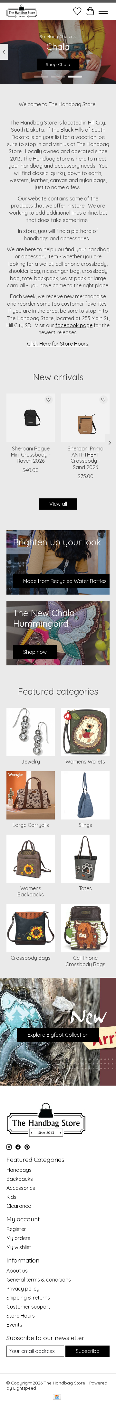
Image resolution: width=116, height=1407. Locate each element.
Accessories (20, 1188)
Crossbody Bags (31, 958)
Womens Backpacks (30, 891)
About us (17, 1270)
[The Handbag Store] (21, 11)
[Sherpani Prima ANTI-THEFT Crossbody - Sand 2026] (85, 417)
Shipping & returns (28, 1297)
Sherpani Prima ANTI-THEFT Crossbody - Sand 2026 (85, 457)
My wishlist (18, 1247)
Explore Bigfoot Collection (58, 1035)
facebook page (73, 325)
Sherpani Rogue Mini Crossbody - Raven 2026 (31, 454)
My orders (18, 1238)
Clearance (18, 1206)
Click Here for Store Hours (57, 343)
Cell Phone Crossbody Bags (85, 961)
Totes (85, 888)
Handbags (19, 1170)
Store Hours (20, 1315)
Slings (85, 825)
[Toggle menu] (103, 11)
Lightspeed (24, 1388)
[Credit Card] (57, 1397)
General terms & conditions (38, 1279)
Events (14, 1324)
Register (16, 1229)
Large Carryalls (31, 825)
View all (58, 504)
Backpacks (19, 1179)
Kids (11, 1197)
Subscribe (87, 1351)
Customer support (28, 1306)
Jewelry (30, 761)
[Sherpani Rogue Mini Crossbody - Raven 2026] (30, 417)
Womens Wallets (85, 761)
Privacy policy (22, 1288)
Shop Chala (58, 64)
